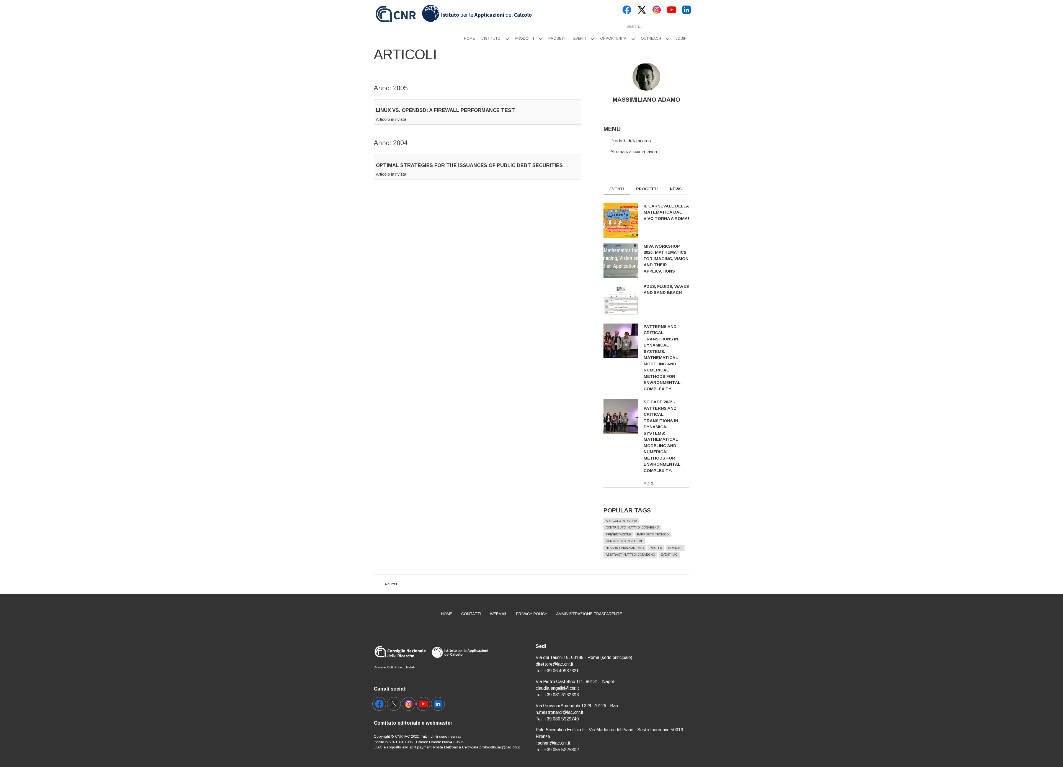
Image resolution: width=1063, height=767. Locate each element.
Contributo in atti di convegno (632, 527)
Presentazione (618, 534)
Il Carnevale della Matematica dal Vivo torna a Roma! (666, 212)
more (649, 483)
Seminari (675, 548)
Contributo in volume (624, 541)
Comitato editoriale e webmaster (413, 723)
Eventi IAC (669, 554)
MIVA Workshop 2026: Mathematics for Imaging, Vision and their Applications (666, 258)
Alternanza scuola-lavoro (634, 151)
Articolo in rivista (391, 119)
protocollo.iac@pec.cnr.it (499, 747)
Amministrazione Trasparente (589, 614)
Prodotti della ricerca (630, 140)
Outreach (651, 38)
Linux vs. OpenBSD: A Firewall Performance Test (445, 110)
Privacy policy (531, 614)
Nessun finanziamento (625, 548)
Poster (656, 548)
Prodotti (524, 38)
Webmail (498, 614)
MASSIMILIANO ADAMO (646, 99)
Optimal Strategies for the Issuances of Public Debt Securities (469, 165)
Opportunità (613, 38)
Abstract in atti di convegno (630, 554)
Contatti (471, 614)
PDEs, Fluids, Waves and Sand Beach (666, 289)
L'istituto (490, 38)
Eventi (579, 38)
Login (681, 38)
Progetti (557, 38)
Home (469, 38)
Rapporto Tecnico (653, 534)
